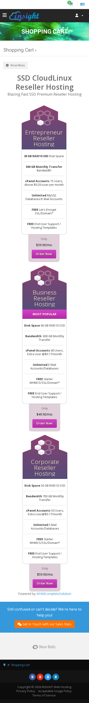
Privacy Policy (25, 691)
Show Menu (17, 65)
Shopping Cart (20, 665)
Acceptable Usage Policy (55, 691)
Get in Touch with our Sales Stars (47, 624)
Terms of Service (44, 695)
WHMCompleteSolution (54, 594)
